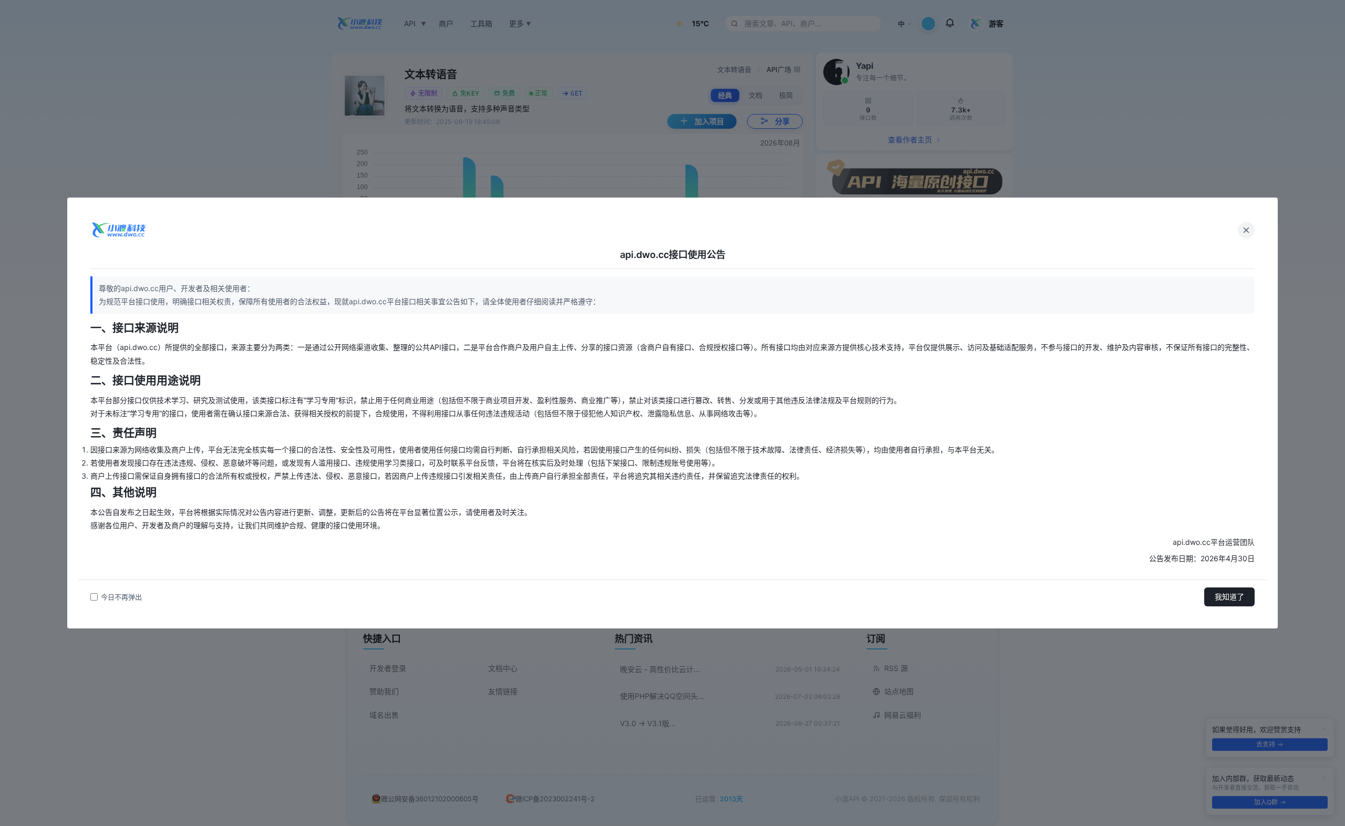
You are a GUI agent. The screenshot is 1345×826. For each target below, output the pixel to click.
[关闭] (1246, 230)
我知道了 (1229, 596)
